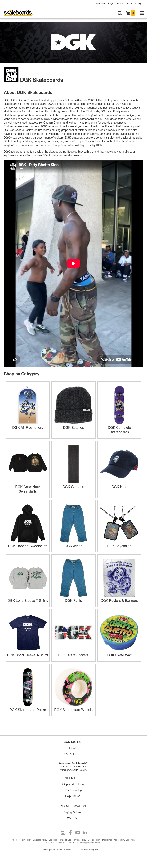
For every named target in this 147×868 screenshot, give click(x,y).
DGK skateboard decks (55, 126)
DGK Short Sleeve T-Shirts (27, 654)
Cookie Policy (94, 839)
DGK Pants (73, 600)
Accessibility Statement (124, 839)
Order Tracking (73, 790)
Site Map (53, 839)
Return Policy (25, 839)
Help (129, 3)
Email (72, 748)
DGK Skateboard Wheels (73, 709)
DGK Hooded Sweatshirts (27, 545)
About (14, 839)
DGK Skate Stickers (73, 654)
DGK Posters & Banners (119, 600)
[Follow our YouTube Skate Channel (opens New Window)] (78, 833)
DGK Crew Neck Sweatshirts (27, 488)
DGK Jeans (73, 545)
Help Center (72, 796)
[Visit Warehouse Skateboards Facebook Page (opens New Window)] (70, 833)
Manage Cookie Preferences (57, 850)
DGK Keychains (119, 545)
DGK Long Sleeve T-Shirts (27, 600)
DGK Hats (119, 486)
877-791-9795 (72, 754)
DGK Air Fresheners (27, 427)
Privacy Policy (79, 839)
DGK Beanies (73, 427)
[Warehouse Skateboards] (20, 13)
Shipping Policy (40, 839)
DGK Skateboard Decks (27, 709)
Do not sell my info (90, 850)
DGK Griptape (73, 486)
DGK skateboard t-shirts (18, 130)
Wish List (100, 3)
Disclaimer (107, 839)
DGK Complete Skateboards (119, 429)
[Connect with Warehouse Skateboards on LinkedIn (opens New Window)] (85, 833)
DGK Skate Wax (119, 654)
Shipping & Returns (72, 784)
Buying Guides (115, 3)
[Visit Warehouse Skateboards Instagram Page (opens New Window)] (63, 833)
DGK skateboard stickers (80, 137)
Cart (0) (139, 3)
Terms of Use (65, 839)
